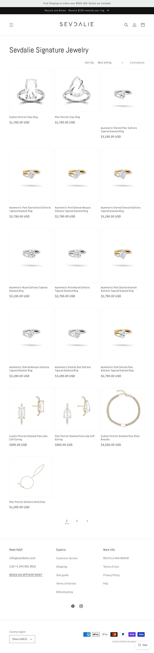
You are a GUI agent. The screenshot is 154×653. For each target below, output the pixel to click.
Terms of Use (111, 566)
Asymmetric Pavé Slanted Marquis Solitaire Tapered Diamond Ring (73, 209)
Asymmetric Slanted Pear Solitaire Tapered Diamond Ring (119, 129)
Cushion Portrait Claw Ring (23, 117)
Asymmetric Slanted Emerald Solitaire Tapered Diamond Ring (121, 209)
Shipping (61, 566)
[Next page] (87, 521)
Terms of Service (66, 583)
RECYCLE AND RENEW (116, 558)
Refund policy (64, 592)
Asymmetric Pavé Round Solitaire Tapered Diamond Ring (72, 289)
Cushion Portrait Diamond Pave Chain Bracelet (120, 437)
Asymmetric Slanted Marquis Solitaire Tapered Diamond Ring (29, 368)
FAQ (105, 583)
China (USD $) (19, 639)
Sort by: (89, 62)
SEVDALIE (123, 641)
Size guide (62, 575)
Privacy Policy (111, 575)
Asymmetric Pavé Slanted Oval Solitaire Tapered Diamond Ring (30, 209)
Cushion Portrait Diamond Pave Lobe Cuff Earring (28, 437)
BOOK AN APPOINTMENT (25, 575)
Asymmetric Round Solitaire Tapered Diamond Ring (28, 289)
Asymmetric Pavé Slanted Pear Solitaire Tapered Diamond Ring (117, 368)
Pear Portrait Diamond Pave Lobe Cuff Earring (75, 437)
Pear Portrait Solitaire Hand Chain (27, 501)
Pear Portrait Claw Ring (67, 117)
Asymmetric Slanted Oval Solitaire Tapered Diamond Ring (73, 368)
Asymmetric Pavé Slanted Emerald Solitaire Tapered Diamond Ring (119, 289)
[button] (11, 25)
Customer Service (67, 558)
